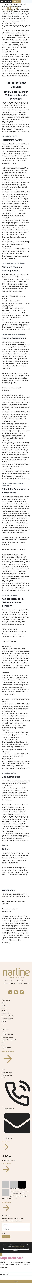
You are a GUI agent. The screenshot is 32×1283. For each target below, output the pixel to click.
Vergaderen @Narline (7, 1018)
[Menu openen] (28, 8)
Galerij (3, 1042)
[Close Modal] (1, 1254)
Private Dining (5, 1010)
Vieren (3, 1024)
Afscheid (4, 1021)
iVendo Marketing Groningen (18, 1246)
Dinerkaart (4, 1002)
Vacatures (4, 1031)
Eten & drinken (6, 1000)
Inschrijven (6, 1236)
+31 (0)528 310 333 (9, 1108)
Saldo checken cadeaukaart (9, 1039)
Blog (3, 1047)
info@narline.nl (8, 1138)
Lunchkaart (5, 1005)
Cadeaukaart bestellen (7, 1037)
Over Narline (5, 1029)
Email (3, 1233)
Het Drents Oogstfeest (7, 1034)
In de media (8, 1047)
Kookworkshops (6, 1013)
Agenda (4, 1045)
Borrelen (4, 1008)
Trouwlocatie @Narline (8, 1016)
